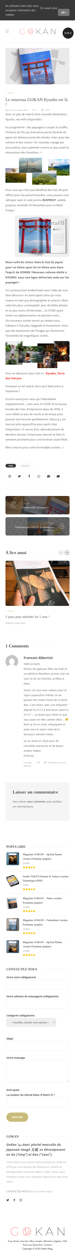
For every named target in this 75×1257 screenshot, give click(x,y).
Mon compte (36, 1241)
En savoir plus (49, 8)
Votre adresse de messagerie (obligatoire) (32, 996)
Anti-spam (30, 1092)
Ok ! (63, 12)
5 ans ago (28, 762)
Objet (9, 1038)
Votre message (15, 1057)
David (8, 110)
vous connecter (36, 801)
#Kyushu (25, 465)
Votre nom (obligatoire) (21, 977)
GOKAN (9, 623)
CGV (64, 1241)
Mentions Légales (52, 1241)
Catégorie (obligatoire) (20, 1015)
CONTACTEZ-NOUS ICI (19, 1191)
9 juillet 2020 (19, 623)
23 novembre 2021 (20, 110)
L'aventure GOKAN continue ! (34, 507)
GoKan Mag (46, 1248)
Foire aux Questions (33, 1244)
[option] (37, 592)
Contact (48, 1244)
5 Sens (9, 93)
